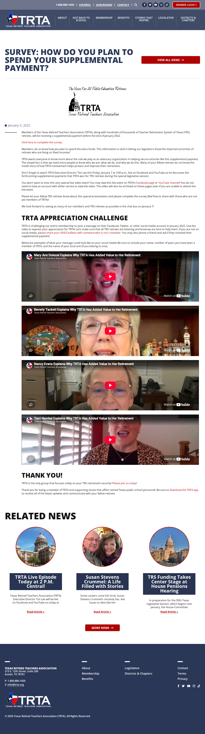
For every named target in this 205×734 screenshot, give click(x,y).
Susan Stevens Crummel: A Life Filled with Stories (102, 581)
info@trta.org (16, 684)
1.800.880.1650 (16, 681)
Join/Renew (104, 5)
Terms (182, 673)
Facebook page (145, 182)
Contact (123, 5)
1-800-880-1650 (65, 5)
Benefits (124, 17)
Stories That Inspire (144, 19)
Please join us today (124, 483)
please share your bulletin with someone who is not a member (79, 232)
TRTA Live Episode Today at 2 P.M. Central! (35, 581)
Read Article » (36, 612)
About (62, 17)
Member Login (185, 4)
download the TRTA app (184, 490)
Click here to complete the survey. (42, 142)
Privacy (183, 679)
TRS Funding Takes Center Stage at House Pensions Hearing (169, 584)
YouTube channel (168, 182)
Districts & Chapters (188, 19)
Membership (104, 17)
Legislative (166, 17)
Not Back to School (81, 19)
